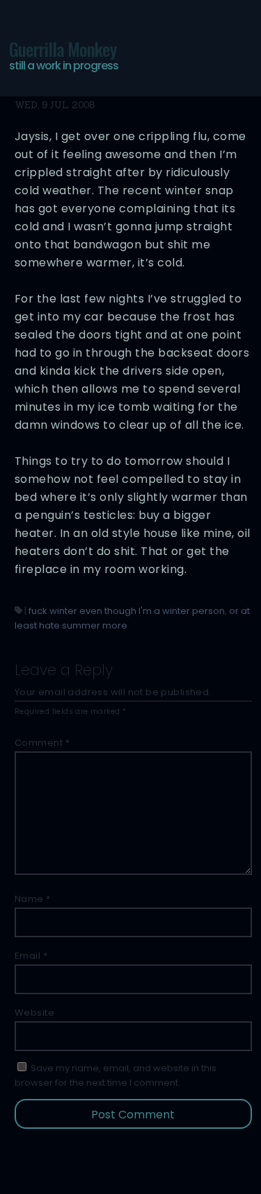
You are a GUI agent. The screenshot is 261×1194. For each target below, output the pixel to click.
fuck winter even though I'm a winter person (127, 610)
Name (33, 898)
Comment (42, 742)
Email (31, 955)
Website (35, 1012)
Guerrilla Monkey (63, 54)
